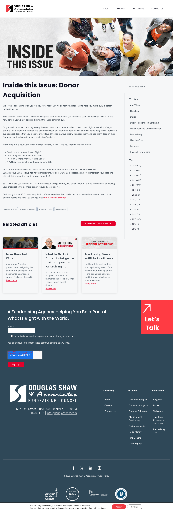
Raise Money (135, 431)
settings (102, 508)
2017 (134, 209)
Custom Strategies (138, 399)
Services (121, 8)
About (106, 8)
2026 (134, 165)
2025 (134, 170)
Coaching (134, 111)
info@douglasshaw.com (62, 413)
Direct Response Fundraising (144, 122)
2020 (134, 195)
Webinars (158, 411)
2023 (134, 180)
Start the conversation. (55, 197)
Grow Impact (135, 443)
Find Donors (135, 437)
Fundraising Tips (159, 431)
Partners (134, 146)
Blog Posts (158, 399)
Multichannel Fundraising (135, 419)
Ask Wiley (135, 105)
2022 (134, 185)
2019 (134, 200)
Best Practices (10, 209)
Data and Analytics (138, 405)
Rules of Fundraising (140, 152)
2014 (134, 224)
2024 (134, 175)
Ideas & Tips (61, 209)
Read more (11, 280)
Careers (108, 405)
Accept (119, 507)
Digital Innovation (137, 426)
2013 (134, 229)
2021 (134, 190)
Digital (133, 116)
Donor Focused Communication (145, 128)
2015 (134, 219)
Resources (138, 8)
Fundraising (136, 134)
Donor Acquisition (27, 209)
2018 (134, 204)
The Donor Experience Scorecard (158, 420)
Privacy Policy (103, 476)
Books (156, 405)
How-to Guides (45, 209)
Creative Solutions (138, 411)
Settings (134, 507)
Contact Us (157, 8)
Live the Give (136, 140)
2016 (134, 214)
